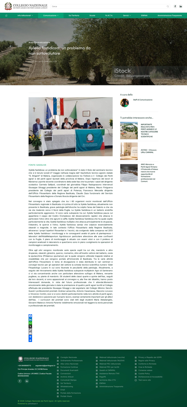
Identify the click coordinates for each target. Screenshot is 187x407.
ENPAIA (144, 15)
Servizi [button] (126, 15)
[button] (6, 15)
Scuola (92, 15)
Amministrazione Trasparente (170, 15)
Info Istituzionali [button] (24, 15)
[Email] (71, 333)
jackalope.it (33, 403)
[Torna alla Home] (26, 6)
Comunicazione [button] (49, 15)
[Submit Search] (168, 6)
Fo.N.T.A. (109, 15)
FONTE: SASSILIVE (37, 165)
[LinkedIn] (71, 319)
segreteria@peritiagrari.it (45, 366)
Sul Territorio (74, 15)
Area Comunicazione (39, 42)
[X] (71, 326)
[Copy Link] (71, 330)
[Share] (71, 337)
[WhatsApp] (71, 323)
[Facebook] (71, 316)
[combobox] (110, 6)
